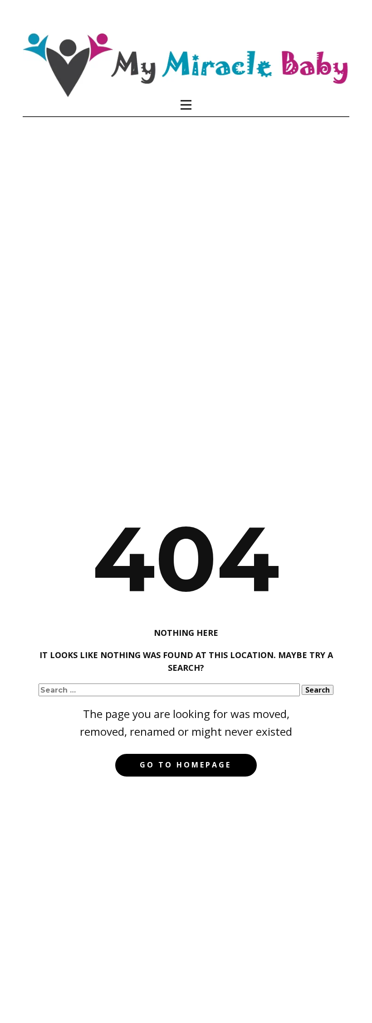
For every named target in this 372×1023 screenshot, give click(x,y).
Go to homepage (185, 765)
